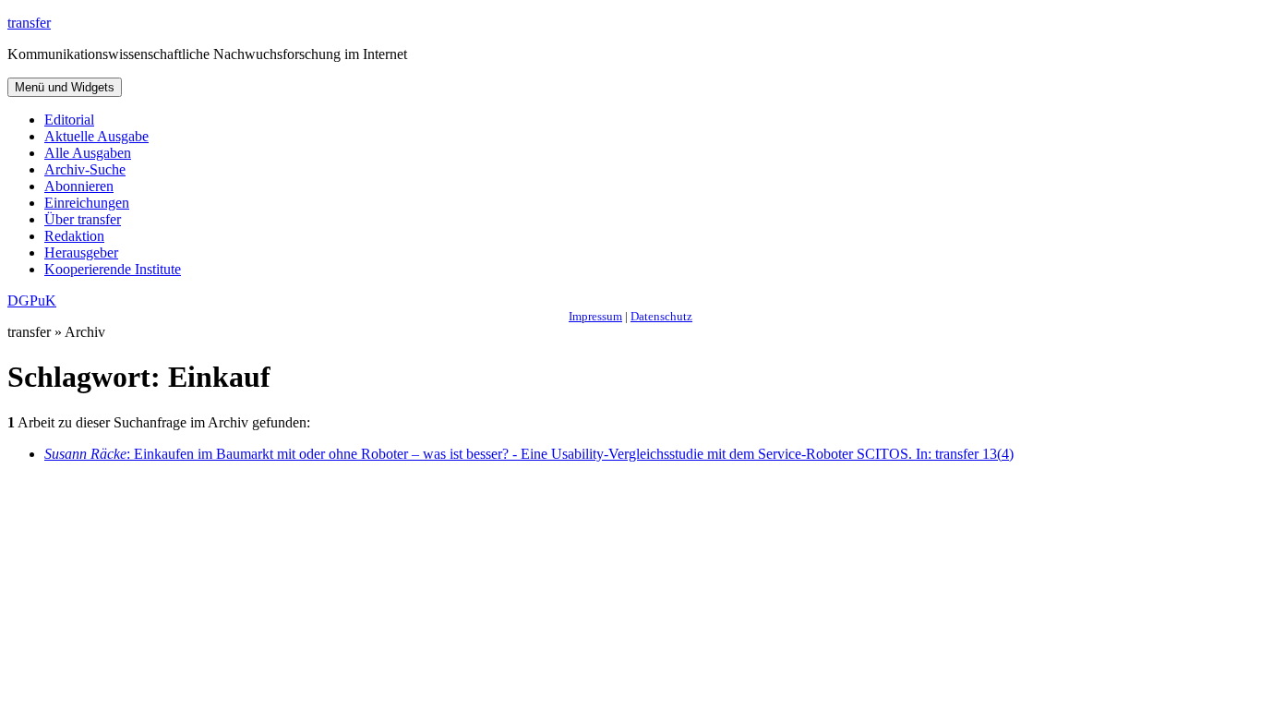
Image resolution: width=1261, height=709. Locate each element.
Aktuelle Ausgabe (96, 136)
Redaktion (74, 236)
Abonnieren (79, 186)
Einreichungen (86, 202)
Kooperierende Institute (112, 269)
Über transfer (82, 219)
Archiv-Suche (85, 169)
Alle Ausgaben (87, 153)
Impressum (595, 316)
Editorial (69, 119)
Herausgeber (81, 252)
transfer (29, 22)
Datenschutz (661, 316)
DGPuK (31, 300)
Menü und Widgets (64, 87)
